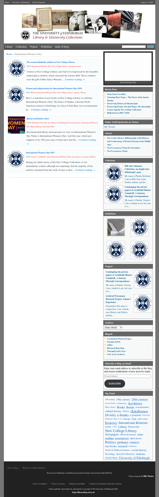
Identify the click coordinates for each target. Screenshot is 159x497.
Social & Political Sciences (117, 449)
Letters (114, 426)
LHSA (110, 344)
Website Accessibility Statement (34, 468)
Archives (34, 157)
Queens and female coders (38, 118)
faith (48, 157)
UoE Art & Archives (116, 354)
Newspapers (112, 434)
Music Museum (36, 126)
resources (133, 446)
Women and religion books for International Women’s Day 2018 (54, 88)
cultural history (113, 411)
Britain (130, 407)
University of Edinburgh (21, 2)
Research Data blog (115, 347)
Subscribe (114, 383)
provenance (76, 157)
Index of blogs (62, 46)
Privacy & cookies (58, 484)
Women (83, 92)
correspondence (142, 407)
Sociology (110, 453)
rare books (111, 446)
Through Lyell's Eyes (116, 351)
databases (139, 411)
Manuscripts (133, 426)
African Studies (110, 403)
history (111, 423)
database (126, 411)
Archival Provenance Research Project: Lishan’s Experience (118, 299)
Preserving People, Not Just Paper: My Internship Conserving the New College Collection (128, 108)
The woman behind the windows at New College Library (51, 61)
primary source (128, 442)
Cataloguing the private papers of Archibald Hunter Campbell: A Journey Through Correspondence (138, 191)
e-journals (135, 415)
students (77, 92)
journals (108, 426)
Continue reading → (75, 79)
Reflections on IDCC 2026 (118, 112)
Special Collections (125, 453)
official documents (128, 434)
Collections (21, 46)
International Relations (133, 423)
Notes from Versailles (116, 94)
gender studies (142, 419)
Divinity (110, 415)
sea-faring (85, 157)
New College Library (59, 66)
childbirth (42, 157)
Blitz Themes (148, 476)
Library (9, 46)
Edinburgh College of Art (113, 419)
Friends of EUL (114, 341)
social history (139, 450)
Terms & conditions (40, 484)
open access (136, 438)
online (140, 434)
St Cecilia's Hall (48, 126)
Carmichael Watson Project (119, 338)
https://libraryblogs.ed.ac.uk (83, 492)
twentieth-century (75, 66)
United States (111, 457)
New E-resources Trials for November (123, 147)
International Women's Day (41, 66)
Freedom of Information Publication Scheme (105, 484)
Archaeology (121, 403)
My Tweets (109, 126)
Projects (34, 46)
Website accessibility (77, 484)
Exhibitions (46, 46)
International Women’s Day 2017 (40, 152)
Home (7, 2)
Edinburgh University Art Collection (45, 122)
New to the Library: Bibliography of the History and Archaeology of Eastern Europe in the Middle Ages (129, 141)
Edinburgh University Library (70, 122)
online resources (117, 438)
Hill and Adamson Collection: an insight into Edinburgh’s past (137, 169)
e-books (123, 415)
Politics (110, 442)
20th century (139, 399)
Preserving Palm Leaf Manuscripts (122, 103)
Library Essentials (38, 2)
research (122, 446)
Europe (126, 418)
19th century (123, 399)
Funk (134, 418)
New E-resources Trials (117, 150)
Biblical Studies (110, 407)
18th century (110, 399)
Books (33, 92)
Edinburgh (146, 415)
